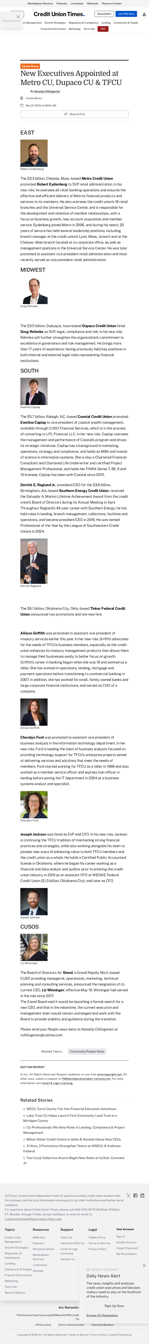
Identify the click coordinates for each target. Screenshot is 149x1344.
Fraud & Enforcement (18, 1275)
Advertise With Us (72, 1243)
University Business (102, 1324)
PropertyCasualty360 (44, 1315)
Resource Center (112, 3)
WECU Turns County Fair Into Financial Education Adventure (71, 1109)
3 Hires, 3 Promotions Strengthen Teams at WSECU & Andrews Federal (72, 1148)
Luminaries (77, 3)
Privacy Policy (97, 1249)
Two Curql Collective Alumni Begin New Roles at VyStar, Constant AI (73, 1160)
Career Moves (30, 66)
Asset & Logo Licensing (69, 1251)
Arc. (41, 1334)
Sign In (120, 1236)
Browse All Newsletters (102, 1315)
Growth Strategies (17, 1247)
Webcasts (92, 3)
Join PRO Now (126, 13)
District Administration (71, 1324)
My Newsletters (126, 1253)
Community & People (18, 1269)
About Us (67, 1237)
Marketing (11, 1280)
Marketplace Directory (40, 3)
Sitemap (38, 1270)
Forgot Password (127, 1248)
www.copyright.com (109, 1074)
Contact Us (68, 1259)
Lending (10, 1263)
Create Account (126, 1242)
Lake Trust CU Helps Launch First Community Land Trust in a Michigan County (70, 1118)
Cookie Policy (97, 1237)
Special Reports (15, 1292)
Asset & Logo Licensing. (57, 1083)
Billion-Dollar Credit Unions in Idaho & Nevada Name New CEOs (74, 1139)
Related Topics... (52, 1051)
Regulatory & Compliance (13, 1255)
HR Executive (43, 1324)
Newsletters (104, 13)
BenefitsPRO (64, 1315)
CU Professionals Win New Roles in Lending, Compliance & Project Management (74, 1130)
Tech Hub (11, 1286)
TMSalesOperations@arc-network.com (86, 1078)
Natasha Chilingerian (47, 91)
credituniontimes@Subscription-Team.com (33, 1219)
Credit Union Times (79, 1317)
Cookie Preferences (120, 1334)
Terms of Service (99, 1243)
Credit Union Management (13, 1239)
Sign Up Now (114, 1306)
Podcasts (62, 3)
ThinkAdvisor (23, 1315)
